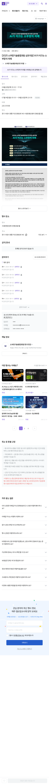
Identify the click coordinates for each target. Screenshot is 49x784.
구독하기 (24, 643)
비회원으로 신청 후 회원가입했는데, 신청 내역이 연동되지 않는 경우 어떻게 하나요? (22, 542)
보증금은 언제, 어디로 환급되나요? (13, 560)
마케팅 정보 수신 (19, 635)
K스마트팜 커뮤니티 (31, 387)
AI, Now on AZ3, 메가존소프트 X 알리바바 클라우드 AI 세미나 (12, 388)
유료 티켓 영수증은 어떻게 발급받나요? (14, 569)
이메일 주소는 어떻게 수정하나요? (13, 516)
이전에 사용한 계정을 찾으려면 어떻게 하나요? (16, 585)
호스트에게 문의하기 (40, 257)
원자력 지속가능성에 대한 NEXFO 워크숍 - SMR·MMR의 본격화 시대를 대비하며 (12, 415)
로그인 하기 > (8, 317)
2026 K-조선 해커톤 (32, 414)
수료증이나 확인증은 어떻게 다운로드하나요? (16, 577)
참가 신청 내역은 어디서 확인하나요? (13, 525)
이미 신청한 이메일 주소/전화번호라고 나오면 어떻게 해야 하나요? (22, 507)
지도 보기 (41, 235)
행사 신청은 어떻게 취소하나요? (12, 533)
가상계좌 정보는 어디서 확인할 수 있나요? (15, 552)
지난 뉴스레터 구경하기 (24, 649)
